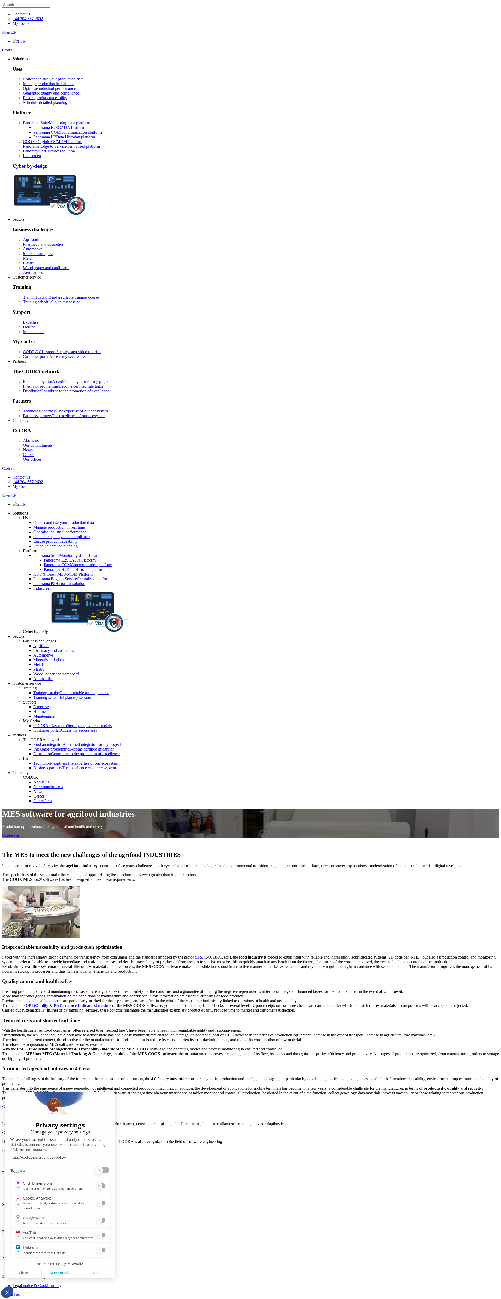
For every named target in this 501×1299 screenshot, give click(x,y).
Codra (7, 50)
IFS (199, 957)
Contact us (11, 835)
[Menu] (15, 469)
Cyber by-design (30, 166)
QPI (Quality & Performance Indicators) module (68, 1005)
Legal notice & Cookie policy (37, 1285)
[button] (20, 59)
